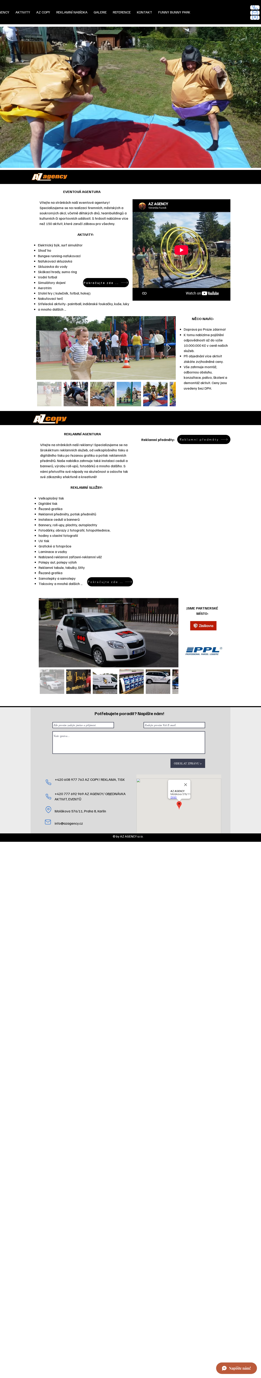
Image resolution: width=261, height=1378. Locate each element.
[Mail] (255, 13)
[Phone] (255, 7)
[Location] (255, 18)
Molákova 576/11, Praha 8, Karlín (80, 811)
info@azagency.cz (69, 823)
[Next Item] (168, 348)
